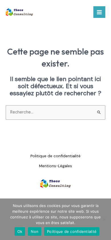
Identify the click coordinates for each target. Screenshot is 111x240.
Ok (19, 231)
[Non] (104, 219)
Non (34, 231)
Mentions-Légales (55, 165)
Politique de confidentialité (55, 155)
